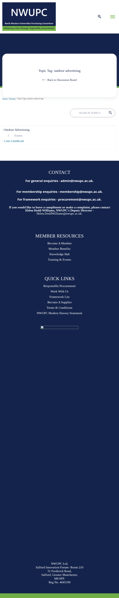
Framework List (59, 296)
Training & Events (59, 259)
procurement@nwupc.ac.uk (79, 199)
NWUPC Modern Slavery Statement (59, 313)
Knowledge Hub (59, 254)
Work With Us (59, 291)
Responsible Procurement (59, 286)
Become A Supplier (59, 302)
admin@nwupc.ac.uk (77, 181)
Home (5, 98)
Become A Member (59, 243)
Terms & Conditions (59, 307)
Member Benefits (59, 248)
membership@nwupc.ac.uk (81, 192)
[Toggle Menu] (112, 16)
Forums (12, 98)
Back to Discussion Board (62, 79)
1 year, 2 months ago (14, 140)
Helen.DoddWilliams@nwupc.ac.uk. (59, 213)
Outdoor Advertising (17, 129)
